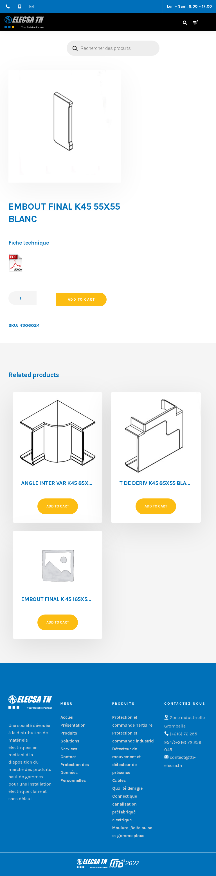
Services (68, 748)
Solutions (69, 741)
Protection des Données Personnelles (74, 772)
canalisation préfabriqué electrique (124, 812)
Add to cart (81, 299)
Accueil (67, 717)
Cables (119, 780)
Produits (68, 733)
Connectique (124, 796)
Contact (68, 756)
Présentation (73, 725)
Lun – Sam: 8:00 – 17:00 (189, 6)
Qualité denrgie (127, 788)
